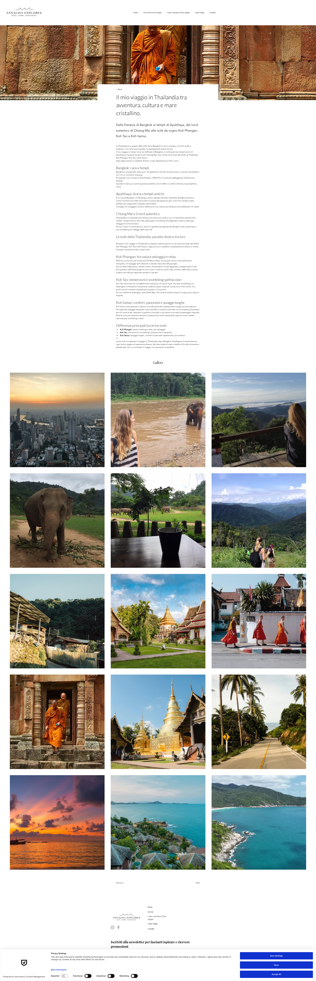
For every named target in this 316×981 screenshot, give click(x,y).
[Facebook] (118, 927)
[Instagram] (112, 927)
